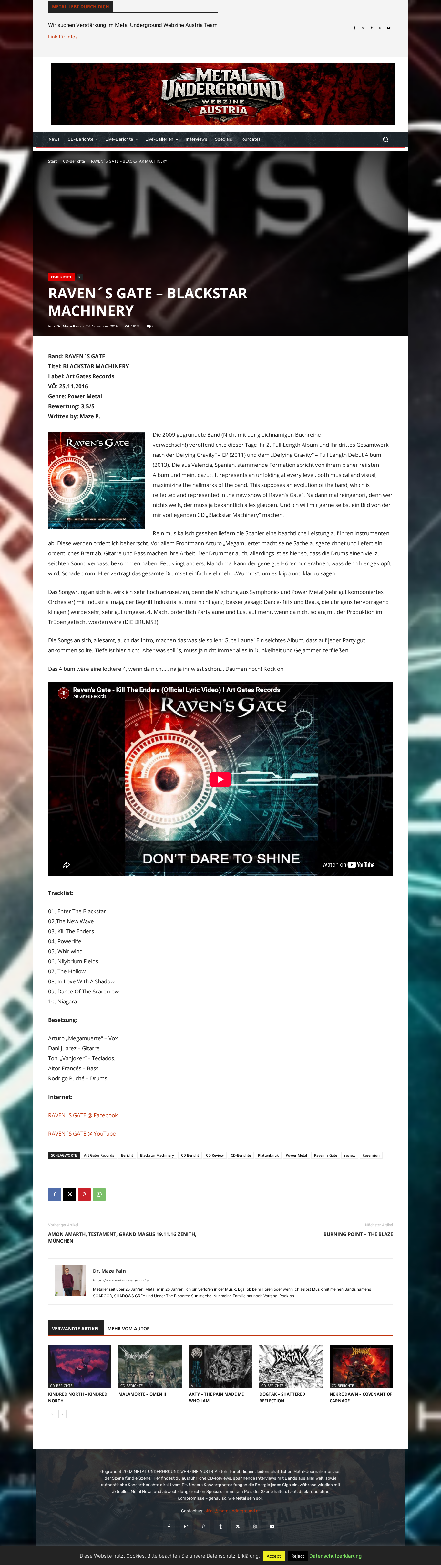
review (349, 1155)
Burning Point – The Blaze (358, 1234)
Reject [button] (298, 1556)
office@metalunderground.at (232, 1510)
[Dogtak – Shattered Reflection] (291, 1366)
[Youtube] (389, 28)
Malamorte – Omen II (142, 1394)
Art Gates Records (99, 1155)
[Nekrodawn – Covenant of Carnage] (361, 1366)
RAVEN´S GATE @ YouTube (82, 1133)
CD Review (215, 1155)
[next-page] (62, 1414)
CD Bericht (190, 1155)
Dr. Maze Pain (68, 326)
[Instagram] (363, 28)
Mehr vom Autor (129, 1328)
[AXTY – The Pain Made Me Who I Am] (220, 1366)
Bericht (127, 1155)
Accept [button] (274, 1556)
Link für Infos (63, 37)
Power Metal (296, 1155)
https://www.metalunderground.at (121, 1280)
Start (52, 161)
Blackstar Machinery (157, 1155)
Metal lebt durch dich (80, 7)
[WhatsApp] (99, 1194)
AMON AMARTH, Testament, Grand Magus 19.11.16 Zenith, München (122, 1237)
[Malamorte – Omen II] (150, 1366)
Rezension (371, 1155)
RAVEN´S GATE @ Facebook (83, 1115)
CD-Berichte (74, 161)
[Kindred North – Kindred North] (79, 1366)
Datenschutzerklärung (335, 1556)
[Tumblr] (220, 1526)
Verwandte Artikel (76, 1328)
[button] (385, 139)
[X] (380, 28)
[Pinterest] (371, 28)
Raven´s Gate (325, 1155)
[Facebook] (354, 28)
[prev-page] (52, 1414)
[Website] (255, 1526)
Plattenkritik (268, 1155)
